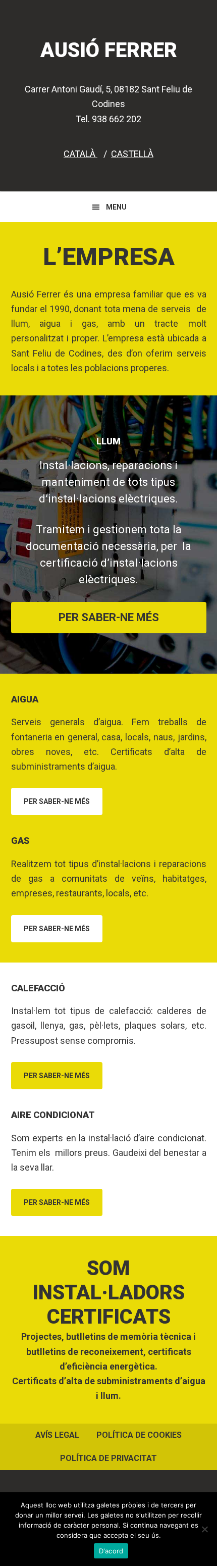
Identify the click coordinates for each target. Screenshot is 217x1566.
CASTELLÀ (132, 153)
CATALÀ (80, 153)
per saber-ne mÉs (57, 801)
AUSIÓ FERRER (108, 50)
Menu (116, 207)
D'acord (111, 1551)
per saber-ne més (109, 617)
